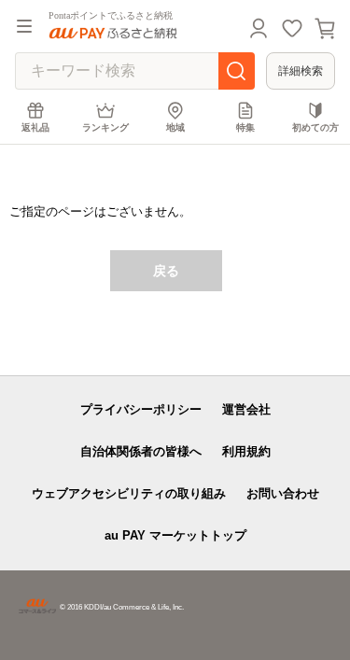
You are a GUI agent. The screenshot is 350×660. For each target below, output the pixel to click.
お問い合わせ (282, 493)
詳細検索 (300, 70)
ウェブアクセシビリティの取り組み (129, 493)
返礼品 (35, 127)
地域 (175, 127)
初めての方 (315, 127)
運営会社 (246, 409)
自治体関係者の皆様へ (141, 451)
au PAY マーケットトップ (175, 535)
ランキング (105, 127)
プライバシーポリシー (141, 409)
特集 (245, 127)
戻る (166, 270)
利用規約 (246, 451)
